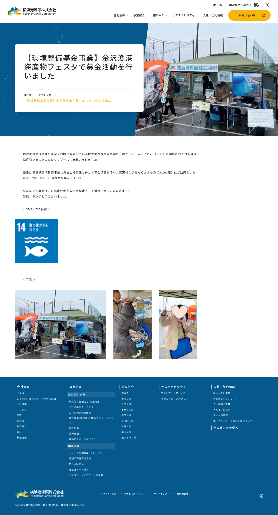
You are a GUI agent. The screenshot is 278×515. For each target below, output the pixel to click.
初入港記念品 (76, 464)
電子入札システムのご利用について (232, 420)
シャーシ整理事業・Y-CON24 (85, 452)
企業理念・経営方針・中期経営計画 (36, 398)
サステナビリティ (183, 15)
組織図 (20, 420)
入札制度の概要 (221, 404)
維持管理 (74, 433)
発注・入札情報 (221, 393)
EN (220, 5)
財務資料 (22, 426)
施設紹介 (158, 15)
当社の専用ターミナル (81, 407)
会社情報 (119, 15)
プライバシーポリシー (135, 493)
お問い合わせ (247, 15)
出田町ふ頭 (127, 420)
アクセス (21, 409)
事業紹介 (139, 15)
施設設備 (74, 428)
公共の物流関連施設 (80, 412)
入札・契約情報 (213, 15)
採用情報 (22, 437)
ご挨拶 (20, 393)
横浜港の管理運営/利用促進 (84, 401)
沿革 (19, 415)
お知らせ (45, 95)
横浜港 (125, 393)
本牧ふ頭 (126, 398)
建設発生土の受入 (240, 5)
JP (214, 5)
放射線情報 (182, 493)
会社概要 (22, 404)
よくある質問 (220, 415)
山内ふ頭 (126, 431)
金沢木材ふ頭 (128, 437)
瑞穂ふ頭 (126, 426)
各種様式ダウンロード (225, 398)
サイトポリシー (161, 493)
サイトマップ (109, 493)
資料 (19, 431)
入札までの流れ (221, 409)
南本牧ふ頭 (127, 409)
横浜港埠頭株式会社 (31, 11)
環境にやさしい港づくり (82, 439)
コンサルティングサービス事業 (86, 474)
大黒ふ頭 (126, 404)
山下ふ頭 (126, 415)
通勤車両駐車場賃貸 (80, 458)
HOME (28, 95)
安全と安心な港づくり (173, 393)
